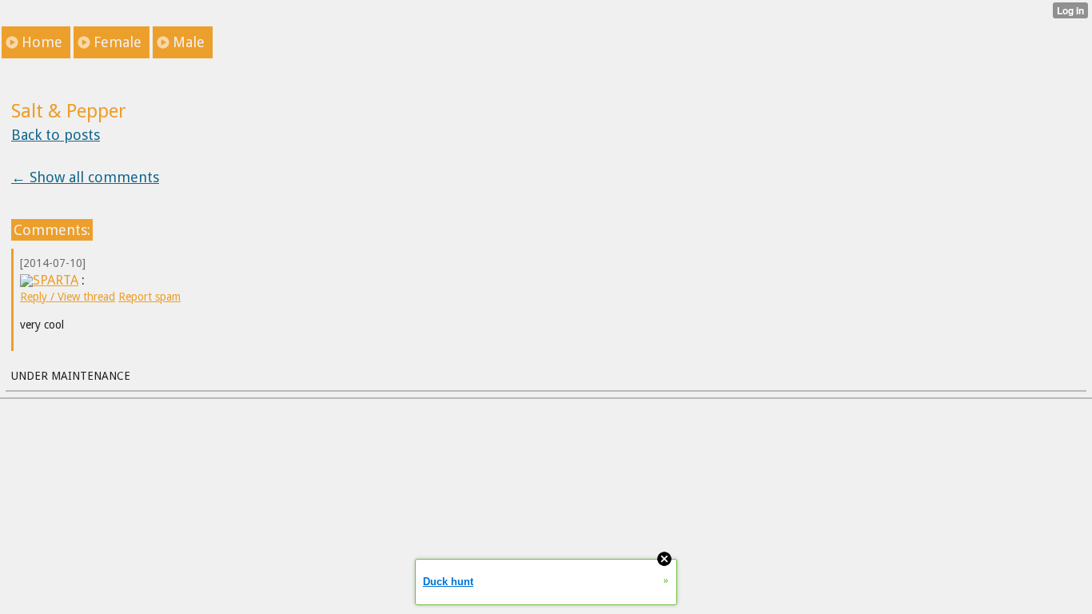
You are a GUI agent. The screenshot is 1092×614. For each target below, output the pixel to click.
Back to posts (55, 134)
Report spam (149, 296)
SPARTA (55, 280)
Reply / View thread (67, 296)
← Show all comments (85, 177)
